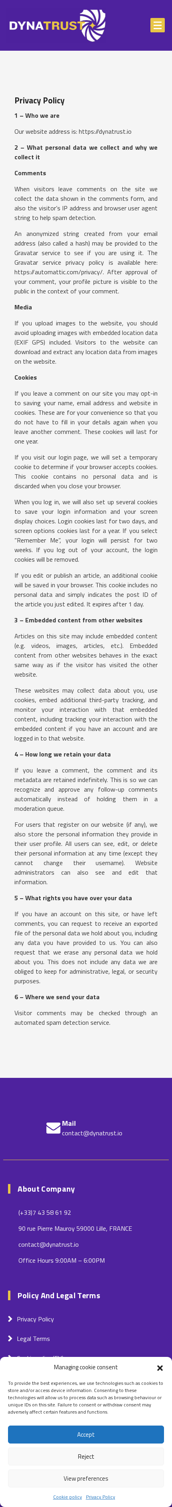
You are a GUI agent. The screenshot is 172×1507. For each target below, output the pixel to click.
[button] (160, 1367)
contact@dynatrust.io (92, 1133)
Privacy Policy (100, 1497)
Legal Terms (33, 1338)
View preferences (86, 1478)
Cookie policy (67, 1497)
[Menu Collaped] (158, 25)
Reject (86, 1456)
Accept (86, 1434)
